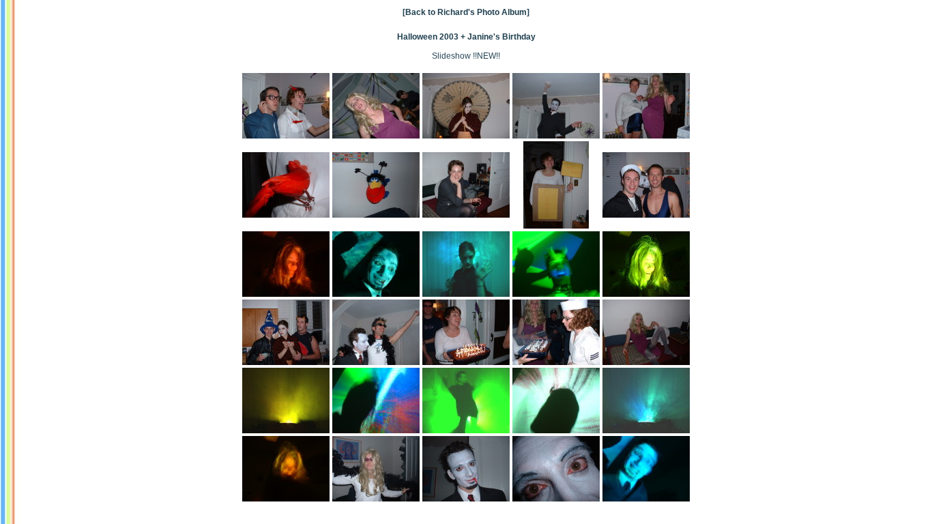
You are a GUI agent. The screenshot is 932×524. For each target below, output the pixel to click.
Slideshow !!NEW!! (466, 56)
